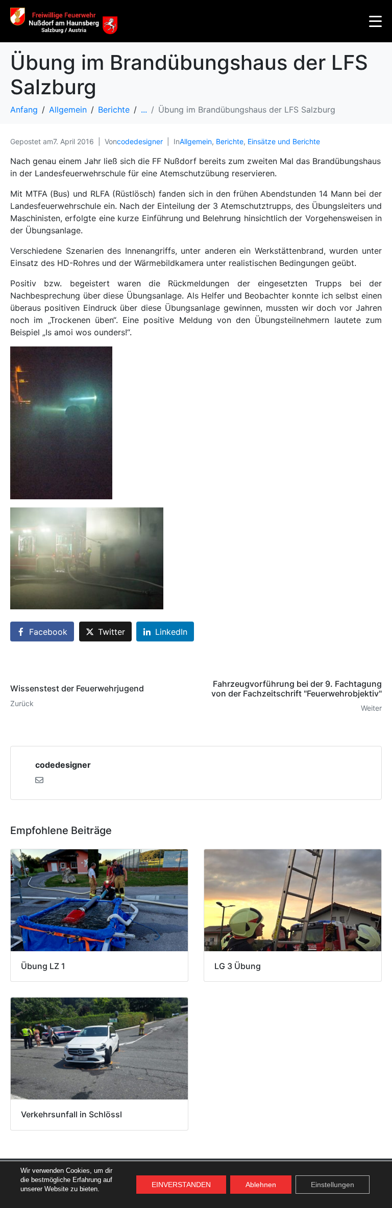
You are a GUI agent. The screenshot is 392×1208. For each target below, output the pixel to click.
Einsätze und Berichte (284, 141)
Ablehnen (261, 1184)
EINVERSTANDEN (181, 1184)
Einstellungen (332, 1184)
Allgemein (196, 141)
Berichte (229, 141)
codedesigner (140, 141)
